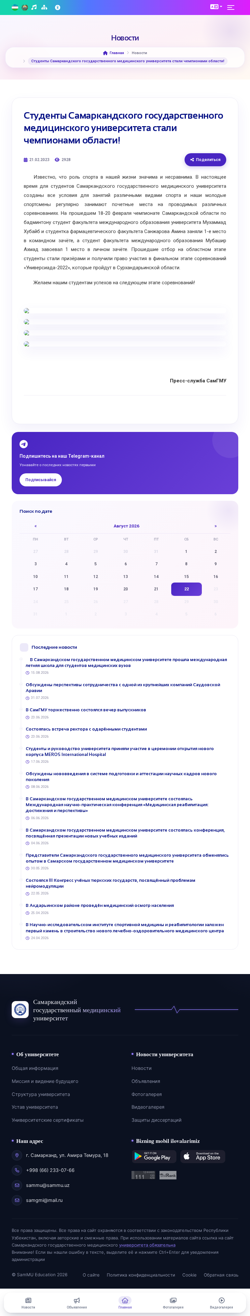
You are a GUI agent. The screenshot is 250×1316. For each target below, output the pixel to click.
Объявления (146, 1081)
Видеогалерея (148, 1107)
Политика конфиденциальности (141, 1275)
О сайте (91, 1275)
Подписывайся (40, 479)
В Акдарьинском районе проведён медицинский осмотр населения (100, 905)
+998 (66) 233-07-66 (50, 1170)
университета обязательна (147, 1245)
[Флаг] (15, 7)
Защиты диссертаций (157, 1120)
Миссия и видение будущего (45, 1081)
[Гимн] (34, 7)
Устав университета (35, 1107)
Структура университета (41, 1094)
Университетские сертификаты (48, 1120)
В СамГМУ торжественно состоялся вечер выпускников (86, 709)
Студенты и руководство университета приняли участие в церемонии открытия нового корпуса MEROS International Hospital (120, 751)
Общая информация (35, 1068)
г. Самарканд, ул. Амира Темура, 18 (67, 1155)
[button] (216, 6)
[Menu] (232, 7)
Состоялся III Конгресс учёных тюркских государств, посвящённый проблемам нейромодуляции (110, 883)
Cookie (189, 1275)
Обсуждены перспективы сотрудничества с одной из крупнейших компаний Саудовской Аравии (123, 687)
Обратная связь (221, 1275)
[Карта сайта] (45, 7)
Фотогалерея (147, 1094)
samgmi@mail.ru (44, 1200)
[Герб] (24, 7)
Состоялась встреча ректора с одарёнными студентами (86, 729)
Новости (142, 1068)
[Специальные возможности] (58, 7)
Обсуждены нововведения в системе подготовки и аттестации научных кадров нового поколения (121, 776)
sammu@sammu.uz (48, 1185)
